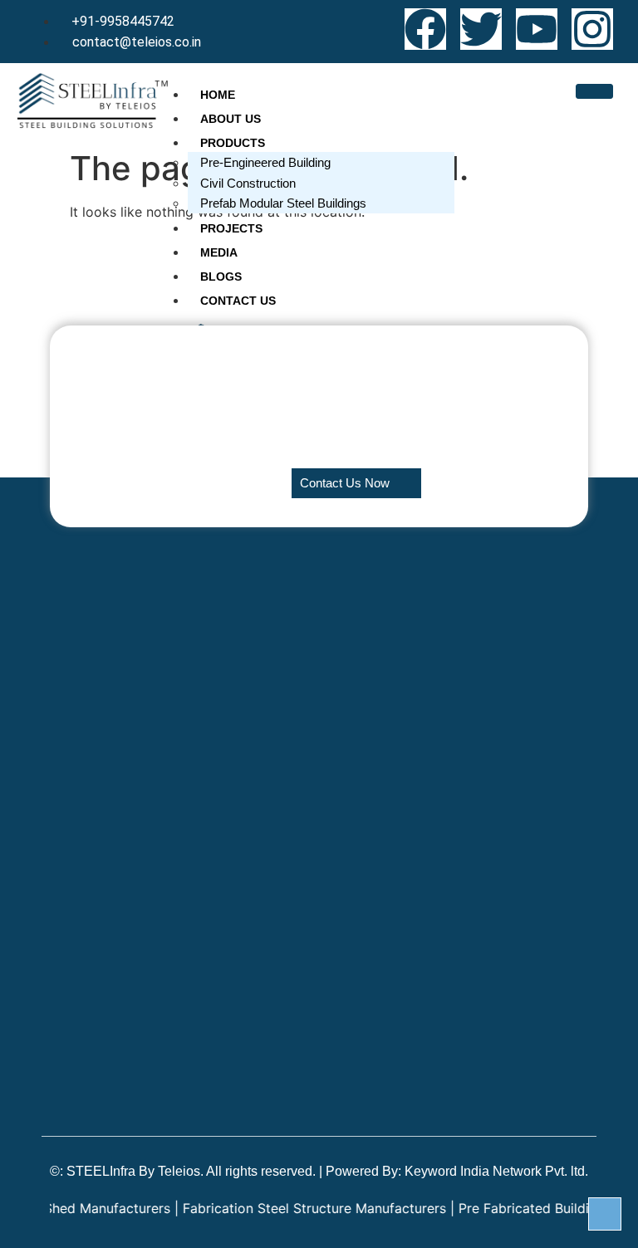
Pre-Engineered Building (265, 162)
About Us (230, 118)
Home (217, 94)
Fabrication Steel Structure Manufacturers (297, 1208)
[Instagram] (592, 29)
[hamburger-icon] (594, 91)
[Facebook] (425, 29)
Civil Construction (248, 183)
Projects (231, 228)
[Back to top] (604, 1214)
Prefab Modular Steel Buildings (283, 203)
